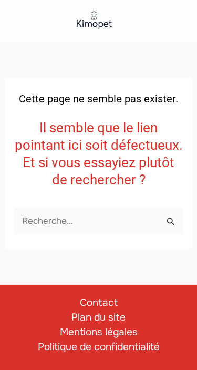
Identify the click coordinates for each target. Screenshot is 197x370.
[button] (181, 21)
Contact (99, 302)
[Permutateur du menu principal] (23, 21)
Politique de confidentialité (99, 347)
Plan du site (98, 317)
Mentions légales (99, 332)
